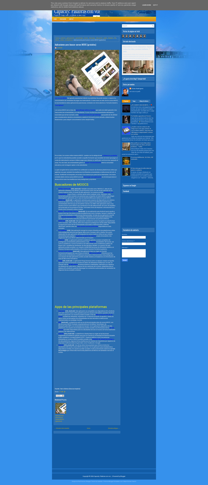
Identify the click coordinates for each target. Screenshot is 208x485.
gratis (105, 38)
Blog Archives (144, 101)
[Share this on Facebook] (60, 391)
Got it (155, 5)
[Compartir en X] (61, 396)
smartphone (68, 40)
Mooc (57, 40)
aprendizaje (79, 38)
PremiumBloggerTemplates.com (113, 481)
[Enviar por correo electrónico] (57, 396)
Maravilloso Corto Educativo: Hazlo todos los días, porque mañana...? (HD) (137, 49)
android (63, 38)
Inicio (88, 428)
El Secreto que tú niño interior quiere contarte (141, 169)
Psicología (78, 17)
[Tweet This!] (62, 391)
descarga (92, 38)
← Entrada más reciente (61, 428)
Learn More (146, 5)
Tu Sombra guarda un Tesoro (141, 116)
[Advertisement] (93, 29)
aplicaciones (70, 38)
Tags (134, 101)
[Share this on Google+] (64, 391)
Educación (63, 19)
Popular (126, 101)
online (62, 40)
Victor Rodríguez (137, 88)
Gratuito (110, 38)
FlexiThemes (81, 481)
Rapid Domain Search (130, 481)
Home (55, 19)
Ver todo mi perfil (134, 91)
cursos (86, 38)
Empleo (71, 19)
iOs (115, 38)
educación (99, 38)
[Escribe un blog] (59, 396)
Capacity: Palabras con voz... (103, 476)
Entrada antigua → (114, 428)
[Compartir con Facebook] (63, 396)
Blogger (122, 476)
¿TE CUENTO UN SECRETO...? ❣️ (141, 105)
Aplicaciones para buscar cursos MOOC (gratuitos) (75, 44)
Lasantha (99, 481)
